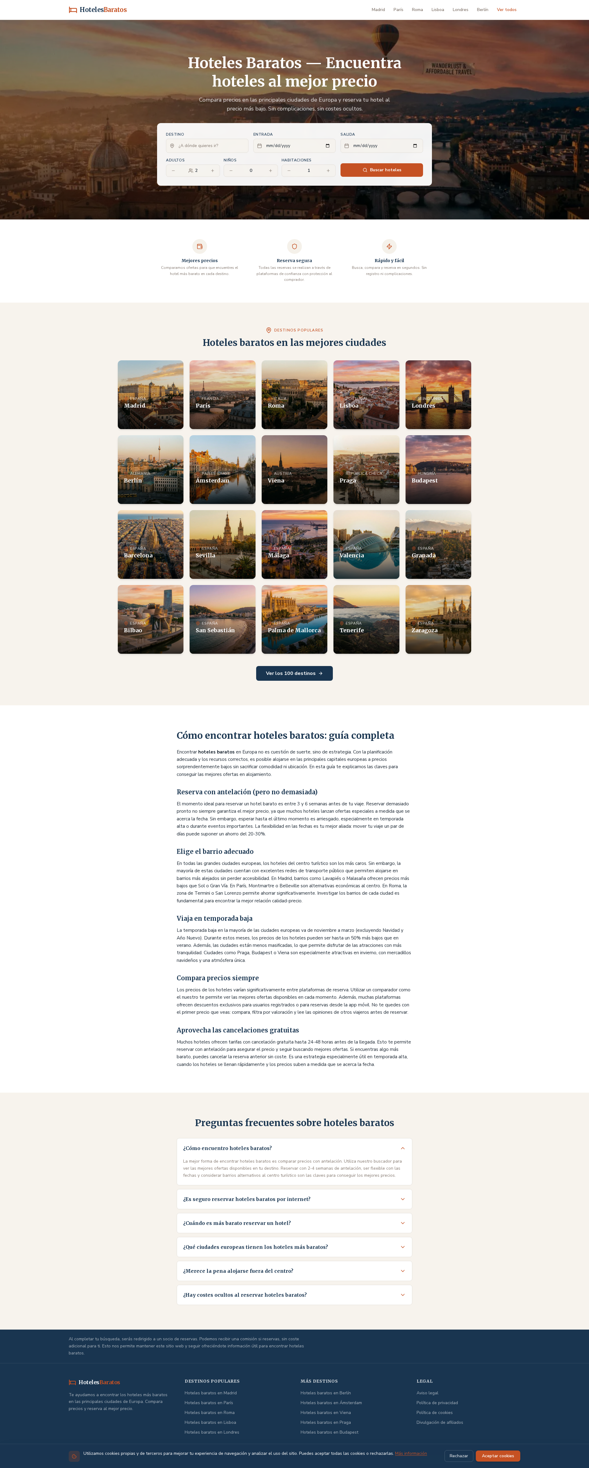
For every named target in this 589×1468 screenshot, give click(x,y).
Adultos (175, 160)
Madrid (378, 10)
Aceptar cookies (498, 1456)
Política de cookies (435, 1413)
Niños (230, 160)
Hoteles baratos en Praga (326, 1422)
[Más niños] (270, 170)
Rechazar (459, 1456)
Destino (175, 134)
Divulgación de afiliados (440, 1422)
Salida (348, 134)
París (398, 10)
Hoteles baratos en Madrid (211, 1393)
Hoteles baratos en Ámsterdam (331, 1403)
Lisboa (438, 10)
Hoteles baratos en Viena (326, 1413)
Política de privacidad (437, 1403)
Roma (417, 10)
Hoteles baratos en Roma (210, 1413)
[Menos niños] (231, 170)
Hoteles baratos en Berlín (326, 1393)
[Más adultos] (212, 170)
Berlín (482, 10)
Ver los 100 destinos (291, 673)
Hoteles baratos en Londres (212, 1432)
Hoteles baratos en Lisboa (210, 1422)
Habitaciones (297, 160)
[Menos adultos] (173, 170)
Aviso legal (427, 1393)
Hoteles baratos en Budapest (329, 1432)
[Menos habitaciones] (289, 170)
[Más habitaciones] (328, 170)
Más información (411, 1453)
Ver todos (507, 10)
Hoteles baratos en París (209, 1403)
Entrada (263, 134)
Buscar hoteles (385, 170)
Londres (460, 10)
